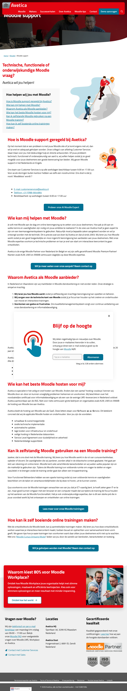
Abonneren (93, 357)
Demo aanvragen (109, 11)
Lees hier (105, 634)
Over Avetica (65, 11)
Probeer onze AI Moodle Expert (63, 207)
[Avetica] (15, 5)
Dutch (17, 689)
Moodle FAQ (16, 636)
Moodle (21, 11)
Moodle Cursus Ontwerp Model (31, 536)
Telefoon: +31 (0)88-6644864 (28, 192)
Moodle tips (80, 11)
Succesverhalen (47, 11)
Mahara (32, 11)
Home (6, 55)
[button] (122, 11)
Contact (93, 11)
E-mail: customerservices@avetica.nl (31, 189)
